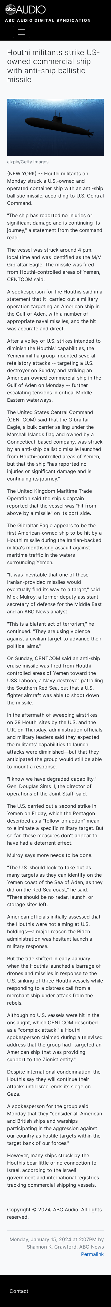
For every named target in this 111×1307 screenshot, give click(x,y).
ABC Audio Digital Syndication (48, 20)
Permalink (92, 1254)
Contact (19, 1291)
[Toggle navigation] (21, 32)
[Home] (48, 9)
